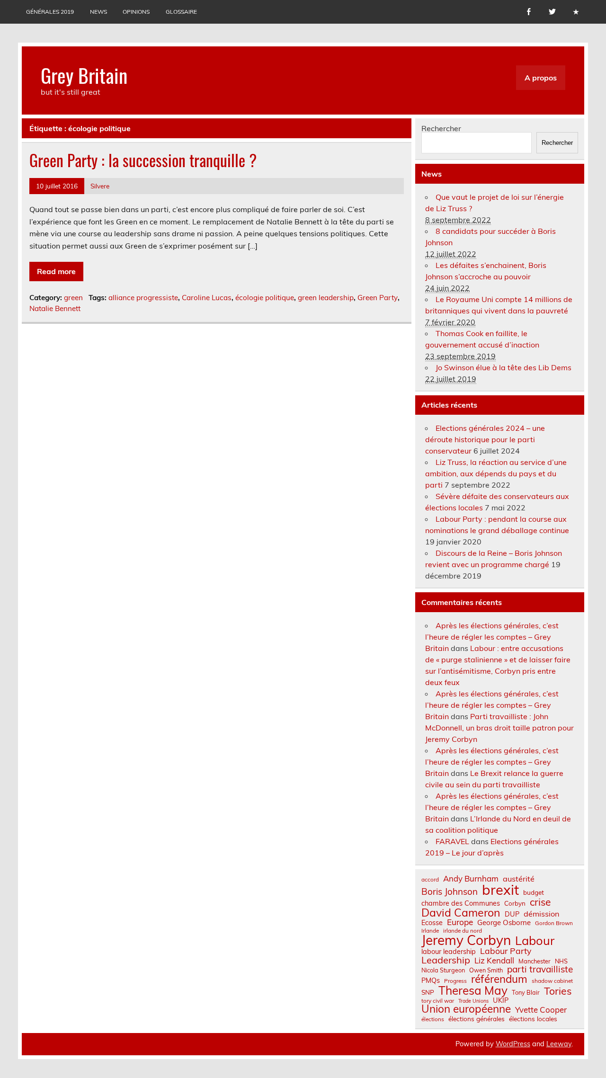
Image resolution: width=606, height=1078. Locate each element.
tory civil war (437, 1001)
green (73, 297)
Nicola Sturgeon (443, 970)
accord (430, 879)
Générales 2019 (50, 11)
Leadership (445, 960)
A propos (541, 77)
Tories (558, 991)
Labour (534, 940)
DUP (512, 914)
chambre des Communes (460, 903)
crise (540, 902)
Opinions (136, 11)
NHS (561, 961)
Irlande (430, 931)
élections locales (533, 1019)
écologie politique (264, 297)
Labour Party (505, 951)
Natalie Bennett (54, 308)
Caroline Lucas (207, 297)
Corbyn (515, 903)
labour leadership (448, 951)
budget (533, 892)
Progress (455, 981)
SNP (427, 992)
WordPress (513, 1044)
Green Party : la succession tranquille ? (143, 160)
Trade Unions (473, 1001)
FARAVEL (452, 841)
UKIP (500, 1000)
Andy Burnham (471, 879)
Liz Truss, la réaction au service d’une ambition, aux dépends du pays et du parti (496, 473)
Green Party (377, 297)
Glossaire (181, 11)
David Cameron (460, 912)
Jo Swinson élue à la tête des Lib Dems (503, 367)
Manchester (534, 961)
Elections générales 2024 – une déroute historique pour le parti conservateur (485, 439)
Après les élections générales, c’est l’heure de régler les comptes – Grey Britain (492, 637)
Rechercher (441, 128)
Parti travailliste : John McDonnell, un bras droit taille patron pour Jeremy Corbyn (499, 728)
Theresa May (473, 990)
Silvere (99, 186)
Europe (460, 922)
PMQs (430, 980)
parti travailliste (540, 969)
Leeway (558, 1044)
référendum (499, 979)
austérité (519, 878)
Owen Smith (486, 970)
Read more (56, 271)
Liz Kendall (494, 961)
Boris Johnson (449, 891)
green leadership (326, 297)
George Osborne (504, 922)
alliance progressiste (143, 297)
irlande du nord (462, 931)
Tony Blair (526, 992)
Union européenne (466, 1009)
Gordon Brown (554, 923)
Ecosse (432, 922)
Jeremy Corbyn (466, 940)
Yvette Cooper (541, 1010)
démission (541, 914)
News (98, 11)
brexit (500, 890)
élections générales (476, 1019)
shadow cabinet (552, 981)
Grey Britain (84, 74)
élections (432, 1019)
